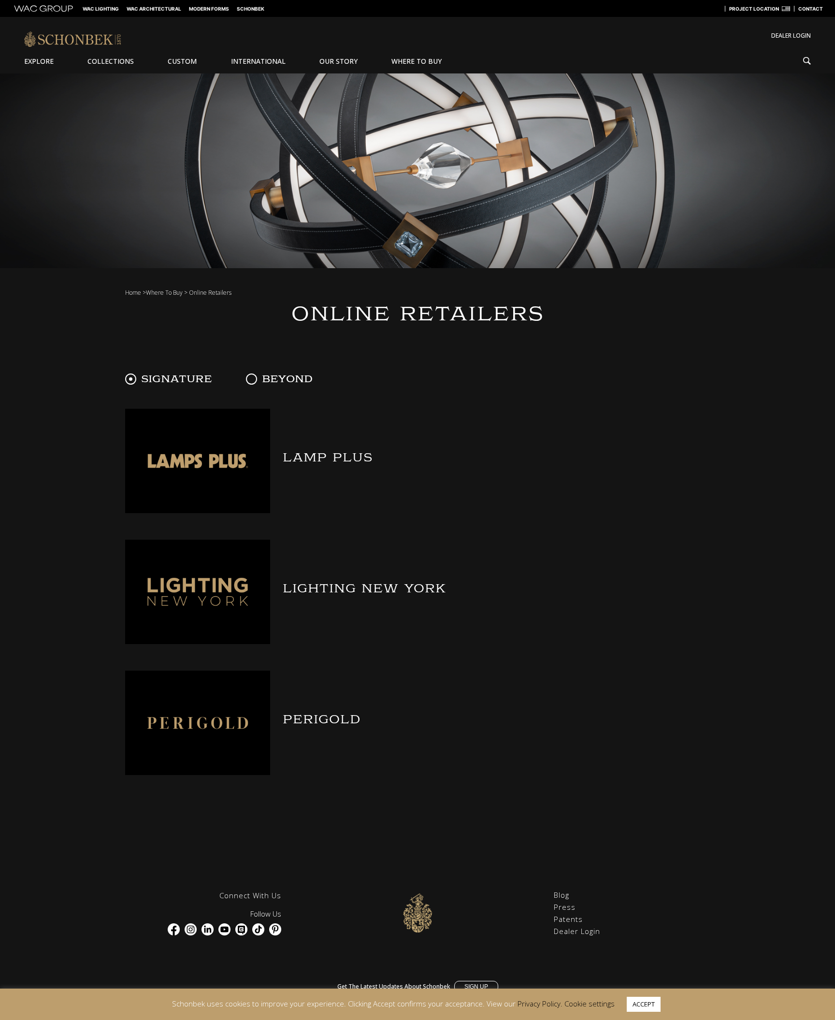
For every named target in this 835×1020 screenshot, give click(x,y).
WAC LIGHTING (101, 9)
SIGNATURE (176, 379)
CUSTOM (182, 61)
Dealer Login (577, 931)
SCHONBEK (250, 9)
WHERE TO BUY (416, 61)
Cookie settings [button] (589, 1003)
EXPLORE (39, 61)
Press (565, 907)
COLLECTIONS (110, 61)
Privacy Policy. (540, 1003)
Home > (135, 292)
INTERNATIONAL (258, 61)
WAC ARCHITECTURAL (154, 9)
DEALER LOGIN (791, 35)
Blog (561, 895)
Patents (568, 919)
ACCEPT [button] (644, 1004)
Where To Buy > (166, 292)
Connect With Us (250, 895)
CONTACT (810, 9)
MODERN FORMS (209, 9)
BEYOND (287, 379)
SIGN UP (476, 986)
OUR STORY (338, 61)
